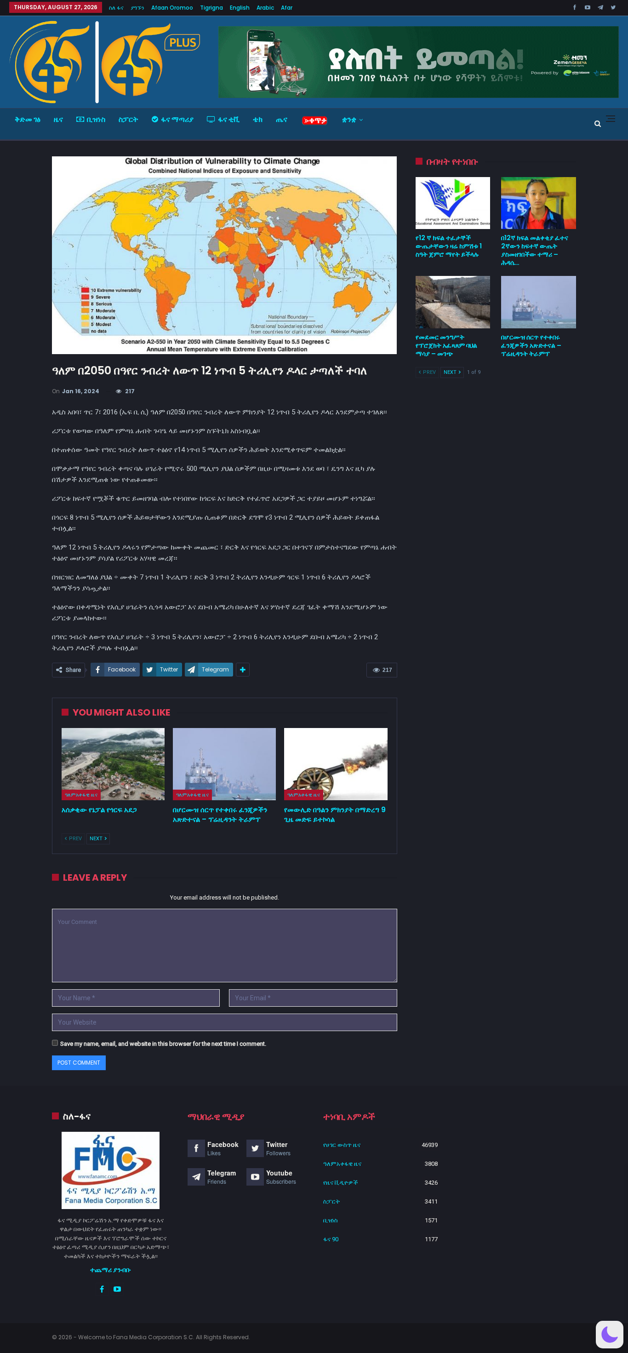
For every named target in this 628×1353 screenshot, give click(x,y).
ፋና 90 (330, 1239)
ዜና (58, 119)
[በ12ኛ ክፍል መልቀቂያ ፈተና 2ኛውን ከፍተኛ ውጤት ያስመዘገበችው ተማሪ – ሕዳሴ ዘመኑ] (538, 203)
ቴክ (258, 119)
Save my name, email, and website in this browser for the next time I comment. (163, 1043)
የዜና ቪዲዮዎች (340, 1182)
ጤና (281, 119)
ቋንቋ (349, 119)
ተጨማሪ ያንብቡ (110, 1269)
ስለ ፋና (116, 7)
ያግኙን (137, 7)
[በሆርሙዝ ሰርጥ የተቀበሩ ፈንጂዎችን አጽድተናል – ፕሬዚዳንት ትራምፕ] (224, 764)
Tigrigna (211, 7)
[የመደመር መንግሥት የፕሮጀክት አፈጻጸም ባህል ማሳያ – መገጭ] (453, 302)
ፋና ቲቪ (229, 119)
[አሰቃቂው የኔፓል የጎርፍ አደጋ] (113, 764)
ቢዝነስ (96, 119)
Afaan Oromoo (172, 7)
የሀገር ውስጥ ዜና (341, 1144)
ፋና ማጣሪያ (177, 119)
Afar (286, 7)
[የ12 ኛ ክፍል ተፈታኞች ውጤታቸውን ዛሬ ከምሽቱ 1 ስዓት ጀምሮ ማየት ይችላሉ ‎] (453, 203)
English (240, 7)
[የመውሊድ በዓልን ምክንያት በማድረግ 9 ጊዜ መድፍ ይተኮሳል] (335, 764)
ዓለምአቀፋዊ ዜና (81, 794)
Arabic (265, 7)
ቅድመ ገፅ (27, 119)
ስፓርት (128, 119)
